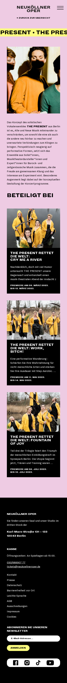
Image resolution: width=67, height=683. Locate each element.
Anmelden (18, 648)
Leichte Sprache (16, 595)
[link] (33, 251)
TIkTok (38, 662)
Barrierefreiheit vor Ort (21, 590)
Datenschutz (14, 585)
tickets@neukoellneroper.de (23, 566)
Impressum (13, 611)
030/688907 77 (16, 562)
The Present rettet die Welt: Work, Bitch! (32, 348)
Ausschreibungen (17, 606)
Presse (11, 580)
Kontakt (12, 574)
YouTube (50, 662)
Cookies (11, 616)
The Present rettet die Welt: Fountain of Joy (32, 440)
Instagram (27, 662)
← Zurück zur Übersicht (33, 18)
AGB (9, 601)
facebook (15, 662)
